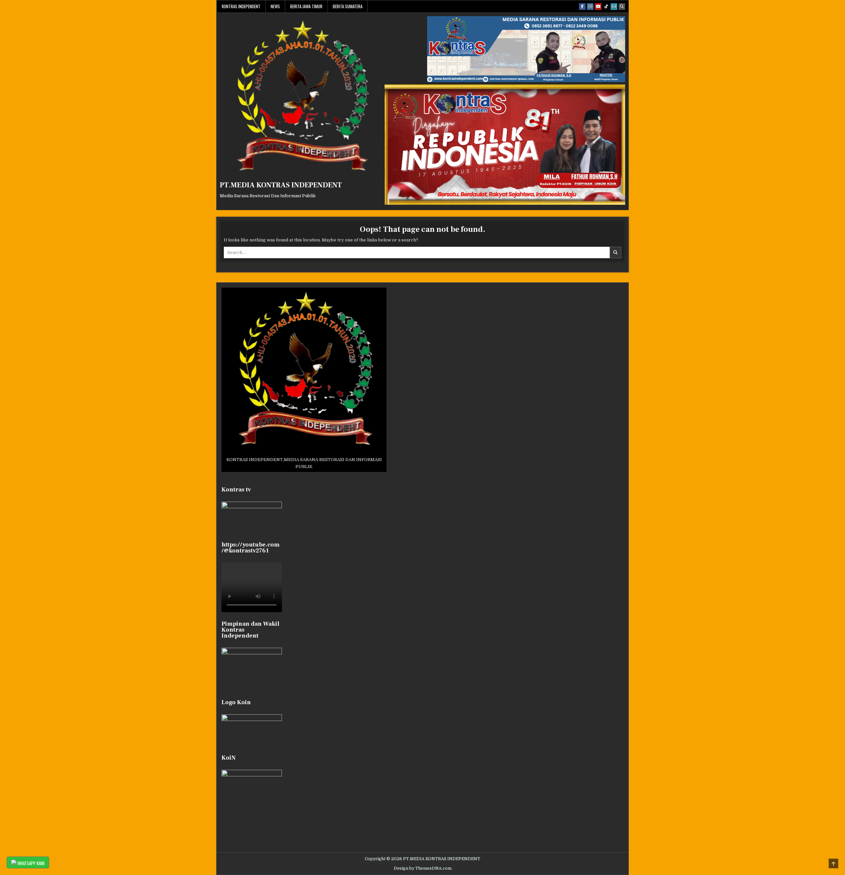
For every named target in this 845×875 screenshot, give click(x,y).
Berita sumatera (347, 6)
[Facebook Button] (582, 6)
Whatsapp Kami (31, 863)
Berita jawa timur (306, 6)
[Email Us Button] (614, 6)
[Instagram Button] (590, 6)
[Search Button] (622, 6)
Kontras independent (241, 6)
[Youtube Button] (598, 6)
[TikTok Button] (606, 6)
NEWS (275, 6)
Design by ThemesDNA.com (423, 868)
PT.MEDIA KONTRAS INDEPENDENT (281, 185)
